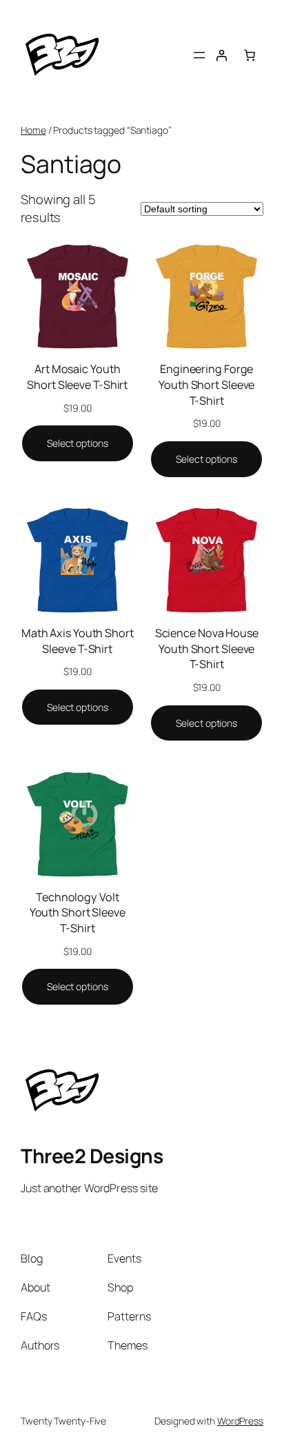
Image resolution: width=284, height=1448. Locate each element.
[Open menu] (199, 55)
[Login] (221, 55)
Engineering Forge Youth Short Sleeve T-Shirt (206, 384)
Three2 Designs (92, 1156)
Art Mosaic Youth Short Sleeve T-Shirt (77, 376)
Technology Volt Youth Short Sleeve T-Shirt (77, 912)
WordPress (240, 1420)
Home (33, 130)
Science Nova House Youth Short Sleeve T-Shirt (206, 648)
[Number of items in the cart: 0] (249, 55)
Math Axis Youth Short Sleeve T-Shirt (77, 640)
